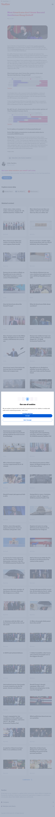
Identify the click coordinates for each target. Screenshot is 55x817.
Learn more (25, 410)
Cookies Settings (27, 413)
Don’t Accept (27, 420)
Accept (27, 415)
